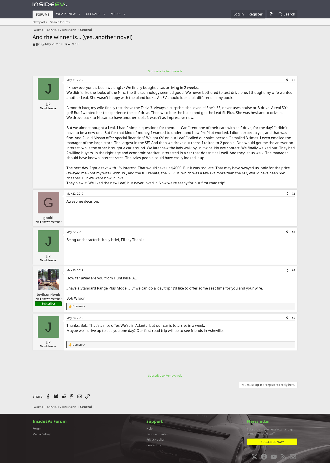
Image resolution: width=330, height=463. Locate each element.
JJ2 (38, 44)
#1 (293, 80)
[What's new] (271, 14)
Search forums (60, 22)
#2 (293, 193)
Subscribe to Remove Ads (165, 71)
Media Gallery (42, 434)
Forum (37, 428)
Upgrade (93, 14)
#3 (293, 232)
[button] (79, 14)
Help (149, 428)
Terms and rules (156, 434)
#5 (293, 318)
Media (116, 14)
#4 (293, 270)
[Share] (287, 80)
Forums (42, 14)
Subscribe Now (272, 442)
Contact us (153, 445)
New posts (40, 22)
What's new (66, 14)
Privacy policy (155, 439)
